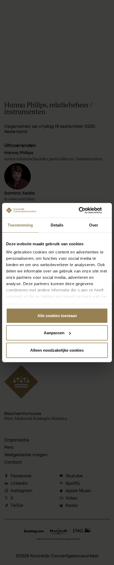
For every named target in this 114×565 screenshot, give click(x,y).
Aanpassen (54, 333)
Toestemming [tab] (20, 225)
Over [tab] (93, 225)
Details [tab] (57, 225)
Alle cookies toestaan (57, 315)
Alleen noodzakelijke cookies (57, 350)
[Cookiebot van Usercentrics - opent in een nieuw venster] (85, 210)
